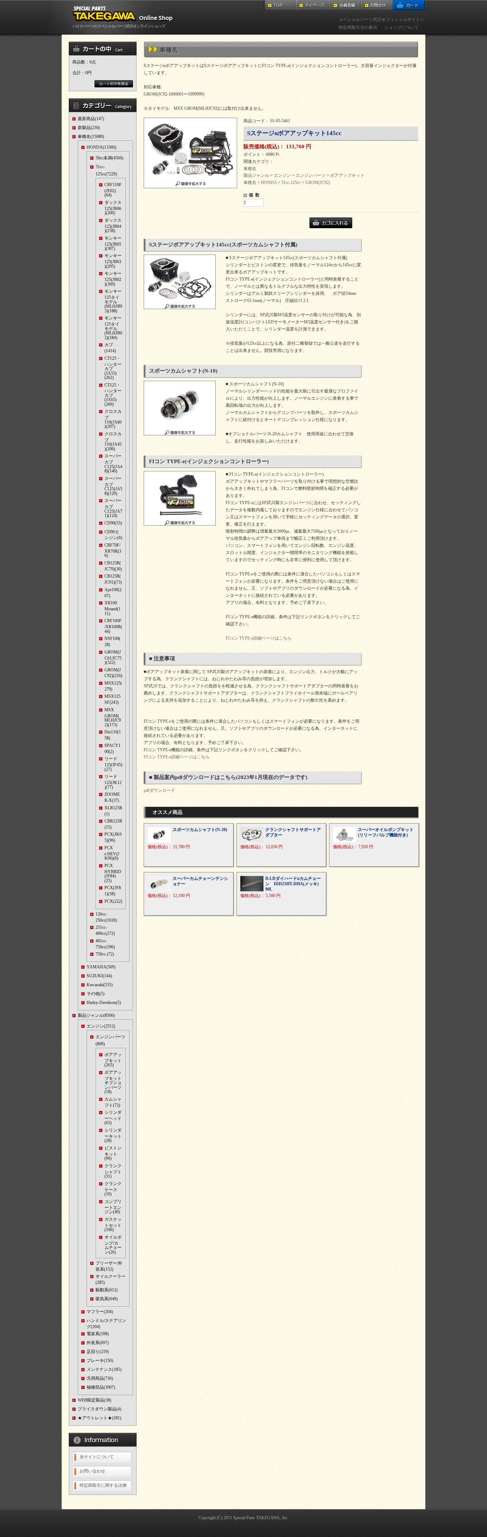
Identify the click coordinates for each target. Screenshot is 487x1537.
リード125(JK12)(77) (113, 781)
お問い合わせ (92, 1471)
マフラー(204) (100, 1311)
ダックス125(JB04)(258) (113, 225)
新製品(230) (89, 127)
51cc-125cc (291, 182)
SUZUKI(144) (99, 975)
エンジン (282, 175)
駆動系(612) (107, 1289)
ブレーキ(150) (100, 1360)
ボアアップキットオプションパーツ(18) (113, 1082)
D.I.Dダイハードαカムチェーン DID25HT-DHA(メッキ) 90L (293, 884)
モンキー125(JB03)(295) (113, 260)
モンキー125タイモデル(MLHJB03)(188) (113, 301)
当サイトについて (97, 1456)
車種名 (250, 168)
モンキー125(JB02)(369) (113, 278)
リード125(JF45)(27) (113, 764)
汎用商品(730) (100, 1378)
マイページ (312, 5)
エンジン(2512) (101, 1026)
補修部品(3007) (101, 1387)
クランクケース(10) (113, 1189)
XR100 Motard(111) (112, 608)
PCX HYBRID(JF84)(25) (112, 873)
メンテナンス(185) (104, 1369)
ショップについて (401, 27)
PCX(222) (113, 901)
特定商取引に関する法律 (103, 1485)
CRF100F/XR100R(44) (113, 626)
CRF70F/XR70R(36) (112, 550)
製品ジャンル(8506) (96, 1015)
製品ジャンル (256, 175)
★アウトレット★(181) (99, 1417)
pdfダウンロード (159, 790)
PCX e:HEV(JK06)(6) (111, 853)
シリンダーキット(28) (113, 1135)
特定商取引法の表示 (358, 27)
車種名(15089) (91, 136)
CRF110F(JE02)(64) (113, 190)
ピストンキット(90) (113, 1153)
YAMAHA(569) (101, 966)
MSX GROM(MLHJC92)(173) (112, 717)
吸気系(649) (107, 1298)
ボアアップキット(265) (113, 1059)
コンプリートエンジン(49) (113, 1206)
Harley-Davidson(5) (104, 1002)
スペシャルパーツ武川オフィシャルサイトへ (381, 19)
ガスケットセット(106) (113, 1224)
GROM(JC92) (317, 182)
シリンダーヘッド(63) (113, 1117)
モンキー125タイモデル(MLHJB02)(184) (113, 328)
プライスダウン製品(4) (99, 1409)
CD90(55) (113, 523)
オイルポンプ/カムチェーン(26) (113, 1245)
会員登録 (345, 5)
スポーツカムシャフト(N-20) (200, 829)
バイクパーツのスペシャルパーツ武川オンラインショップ (118, 26)
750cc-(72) (105, 954)
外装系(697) (98, 1342)
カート (409, 5)
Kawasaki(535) (100, 984)
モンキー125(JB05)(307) (113, 243)
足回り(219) (98, 1351)
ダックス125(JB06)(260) (113, 207)
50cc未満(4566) (109, 157)
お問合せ (377, 5)
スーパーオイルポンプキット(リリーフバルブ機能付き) (386, 832)
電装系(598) (98, 1333)
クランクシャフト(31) (113, 1171)
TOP (280, 5)
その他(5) (95, 993)
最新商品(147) (91, 118)
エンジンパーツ (310, 175)
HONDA (269, 182)
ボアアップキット (347, 175)
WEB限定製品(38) (94, 1400)
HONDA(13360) (101, 147)
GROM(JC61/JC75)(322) (113, 657)
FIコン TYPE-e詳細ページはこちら (259, 638)
